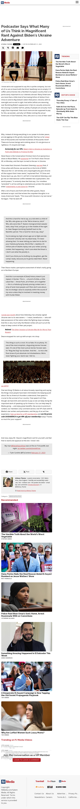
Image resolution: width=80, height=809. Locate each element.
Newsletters (40, 797)
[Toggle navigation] (77, 2)
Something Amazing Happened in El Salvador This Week (25, 654)
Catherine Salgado (8, 618)
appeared (24, 158)
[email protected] (33, 485)
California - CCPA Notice (73, 797)
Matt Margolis (6, 578)
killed (47, 137)
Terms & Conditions (62, 797)
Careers (49, 797)
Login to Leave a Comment (26, 760)
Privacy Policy (73, 793)
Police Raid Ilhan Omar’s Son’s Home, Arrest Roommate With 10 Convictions (22, 614)
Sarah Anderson (6, 658)
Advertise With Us (62, 793)
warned (40, 165)
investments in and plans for (17, 186)
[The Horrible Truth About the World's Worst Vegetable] (26, 517)
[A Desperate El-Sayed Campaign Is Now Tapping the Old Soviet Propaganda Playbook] (26, 676)
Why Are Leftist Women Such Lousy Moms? (22, 732)
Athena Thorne (6, 44)
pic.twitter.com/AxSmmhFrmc (29, 448)
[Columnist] (8, 482)
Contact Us (39, 793)
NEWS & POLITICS (15, 496)
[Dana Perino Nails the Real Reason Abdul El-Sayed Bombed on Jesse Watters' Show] (26, 557)
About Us (50, 793)
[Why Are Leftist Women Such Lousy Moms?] (26, 716)
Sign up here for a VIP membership (23, 414)
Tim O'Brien (5, 697)
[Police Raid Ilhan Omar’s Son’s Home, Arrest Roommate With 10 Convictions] (26, 597)
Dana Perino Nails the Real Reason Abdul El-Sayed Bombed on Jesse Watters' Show (26, 575)
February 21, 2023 (38, 453)
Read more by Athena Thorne (26, 491)
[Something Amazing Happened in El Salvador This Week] (26, 636)
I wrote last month (8, 315)
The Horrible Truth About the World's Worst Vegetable (22, 535)
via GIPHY (5, 386)
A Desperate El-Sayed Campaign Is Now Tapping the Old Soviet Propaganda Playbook (25, 694)
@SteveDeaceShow (18, 446)
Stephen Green (6, 539)
